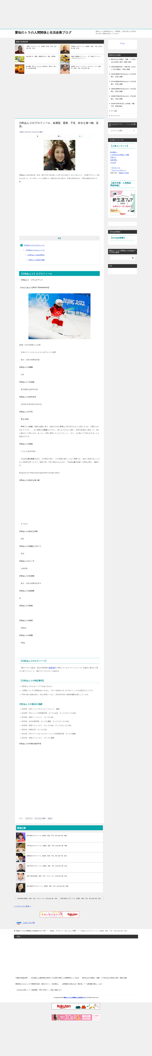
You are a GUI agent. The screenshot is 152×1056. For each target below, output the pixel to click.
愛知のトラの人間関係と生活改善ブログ (43, 32)
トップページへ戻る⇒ (22, 906)
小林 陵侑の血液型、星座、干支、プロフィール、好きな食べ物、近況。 (37, 898)
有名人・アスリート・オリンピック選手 (31, 132)
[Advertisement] (62, 14)
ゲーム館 (114, 111)
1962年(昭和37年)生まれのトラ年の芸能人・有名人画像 (123, 75)
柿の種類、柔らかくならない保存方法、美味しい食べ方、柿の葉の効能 (41, 67)
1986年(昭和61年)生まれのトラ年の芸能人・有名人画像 (123, 90)
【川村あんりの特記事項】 (36, 255)
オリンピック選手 (40, 818)
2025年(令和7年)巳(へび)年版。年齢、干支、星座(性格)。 (123, 105)
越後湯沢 (52, 668)
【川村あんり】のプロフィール (34, 245)
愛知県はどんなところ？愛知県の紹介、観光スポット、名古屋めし (37, 984)
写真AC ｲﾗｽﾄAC (124, 173)
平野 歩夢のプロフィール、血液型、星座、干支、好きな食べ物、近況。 (81, 898)
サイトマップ (115, 115)
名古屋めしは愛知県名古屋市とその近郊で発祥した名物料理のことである (55, 978)
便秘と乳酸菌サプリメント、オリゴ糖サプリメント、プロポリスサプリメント (86, 57)
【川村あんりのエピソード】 (35, 250)
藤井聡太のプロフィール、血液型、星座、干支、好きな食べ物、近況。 (47, 856)
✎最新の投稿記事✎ (22, 978)
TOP (31, 931)
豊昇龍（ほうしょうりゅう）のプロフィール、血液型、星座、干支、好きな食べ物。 (86, 67)
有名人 (50, 818)
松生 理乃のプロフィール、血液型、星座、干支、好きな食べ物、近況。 (47, 866)
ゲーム (122, 43)
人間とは (113, 157)
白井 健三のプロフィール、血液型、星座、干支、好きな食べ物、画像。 (47, 845)
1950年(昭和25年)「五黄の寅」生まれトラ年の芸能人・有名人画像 (123, 68)
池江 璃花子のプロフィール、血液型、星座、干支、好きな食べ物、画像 (47, 886)
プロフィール (116, 168)
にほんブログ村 (29, 923)
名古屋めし (113, 152)
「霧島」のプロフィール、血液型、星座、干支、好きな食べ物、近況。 (41, 47)
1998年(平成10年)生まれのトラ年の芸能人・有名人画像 (123, 97)
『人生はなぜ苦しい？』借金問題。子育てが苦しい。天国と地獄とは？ (39, 990)
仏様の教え (113, 160)
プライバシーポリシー (119, 170)
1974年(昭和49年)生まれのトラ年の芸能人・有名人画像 (123, 83)
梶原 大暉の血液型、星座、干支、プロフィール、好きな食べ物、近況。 (47, 876)
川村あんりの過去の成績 (36, 260)
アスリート (29, 818)
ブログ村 (113, 162)
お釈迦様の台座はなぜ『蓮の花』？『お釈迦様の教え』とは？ (82, 984)
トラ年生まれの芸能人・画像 (119, 155)
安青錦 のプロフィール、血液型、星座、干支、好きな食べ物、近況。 (86, 47)
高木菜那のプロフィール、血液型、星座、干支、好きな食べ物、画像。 (47, 835)
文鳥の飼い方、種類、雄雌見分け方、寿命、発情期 (40, 56)
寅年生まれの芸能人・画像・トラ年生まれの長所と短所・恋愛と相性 (123, 60)
